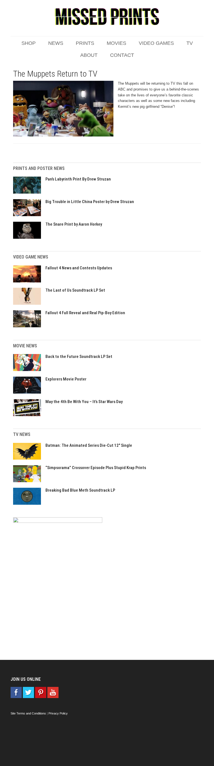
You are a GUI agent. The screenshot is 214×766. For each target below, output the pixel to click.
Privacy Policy (58, 713)
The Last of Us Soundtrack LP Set (75, 290)
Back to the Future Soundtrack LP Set (78, 356)
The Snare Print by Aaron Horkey (73, 224)
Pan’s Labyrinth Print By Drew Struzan (78, 179)
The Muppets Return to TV (55, 74)
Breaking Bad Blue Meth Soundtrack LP (80, 490)
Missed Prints (107, 16)
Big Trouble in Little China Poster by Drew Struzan (89, 201)
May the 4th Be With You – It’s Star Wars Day (84, 401)
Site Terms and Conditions (28, 713)
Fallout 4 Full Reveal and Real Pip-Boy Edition (85, 312)
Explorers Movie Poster (65, 379)
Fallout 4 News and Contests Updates (78, 267)
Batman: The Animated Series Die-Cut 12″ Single (88, 445)
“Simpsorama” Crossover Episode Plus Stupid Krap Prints (95, 467)
